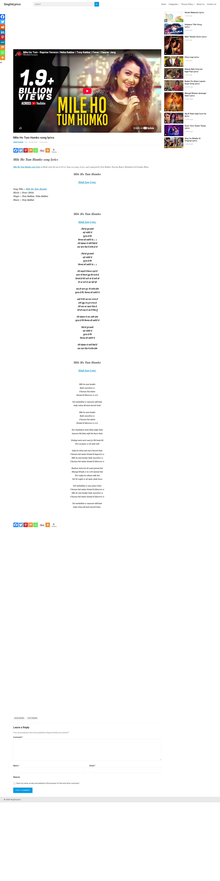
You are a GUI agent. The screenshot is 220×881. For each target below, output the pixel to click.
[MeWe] (2, 42)
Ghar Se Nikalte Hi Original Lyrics (193, 139)
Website (16, 777)
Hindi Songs (18, 142)
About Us (200, 4)
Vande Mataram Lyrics (194, 12)
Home (163, 4)
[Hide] (1, 62)
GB (26, 142)
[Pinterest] (25, 150)
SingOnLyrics (12, 4)
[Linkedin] (2, 32)
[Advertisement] (87, 30)
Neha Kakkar (19, 718)
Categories (173, 4)
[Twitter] (20, 150)
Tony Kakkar (32, 718)
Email (92, 766)
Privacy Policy (187, 4)
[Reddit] (2, 26)
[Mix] (30, 150)
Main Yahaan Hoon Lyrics (196, 37)
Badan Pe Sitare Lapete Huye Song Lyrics (195, 82)
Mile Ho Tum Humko (36, 189)
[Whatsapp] (35, 150)
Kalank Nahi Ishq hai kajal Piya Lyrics (193, 70)
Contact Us (211, 4)
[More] (47, 150)
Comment (18, 737)
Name (16, 766)
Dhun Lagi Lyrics (192, 57)
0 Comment (43, 142)
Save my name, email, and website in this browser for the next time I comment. (48, 783)
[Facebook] (15, 150)
